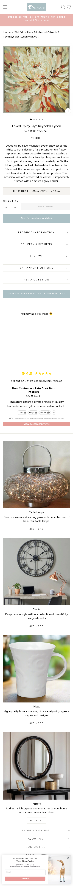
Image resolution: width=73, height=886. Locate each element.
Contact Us (36, 847)
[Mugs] (36, 668)
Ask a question (36, 279)
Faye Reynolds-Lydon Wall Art (20, 36)
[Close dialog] (68, 858)
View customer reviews (37, 423)
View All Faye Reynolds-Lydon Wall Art (36, 294)
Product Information (36, 232)
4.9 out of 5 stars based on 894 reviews (36, 381)
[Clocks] (36, 571)
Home (7, 32)
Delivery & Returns (36, 244)
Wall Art (19, 32)
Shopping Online (35, 830)
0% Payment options (36, 268)
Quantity (11, 201)
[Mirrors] (36, 766)
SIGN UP (25, 878)
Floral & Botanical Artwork (42, 32)
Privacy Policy (36, 866)
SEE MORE (36, 529)
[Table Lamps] (36, 474)
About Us (35, 838)
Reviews (36, 256)
